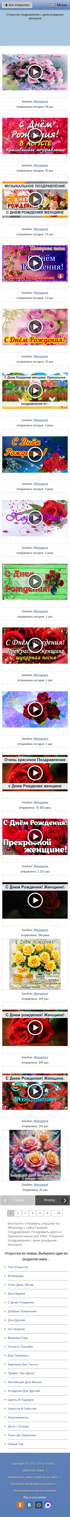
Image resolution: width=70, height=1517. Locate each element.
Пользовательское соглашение (35, 1490)
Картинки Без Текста (23, 1364)
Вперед (49, 1200)
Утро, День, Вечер (20, 1285)
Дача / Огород (18, 1426)
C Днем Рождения (21, 1302)
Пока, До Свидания (22, 1435)
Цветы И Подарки (21, 1400)
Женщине (41, 102)
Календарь (16, 1276)
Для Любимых (18, 1355)
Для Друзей (16, 1320)
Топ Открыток (18, 1267)
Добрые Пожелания (22, 1311)
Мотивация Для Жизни (24, 1382)
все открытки (17, 5)
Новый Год (15, 1444)
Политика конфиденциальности (33, 1484)
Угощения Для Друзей (24, 1391)
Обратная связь (33, 1470)
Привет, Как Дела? (21, 1373)
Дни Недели (16, 1293)
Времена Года (18, 1338)
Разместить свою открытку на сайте (33, 1477)
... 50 (57, 1213)
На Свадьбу (16, 1329)
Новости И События (22, 1408)
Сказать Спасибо (20, 1346)
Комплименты (18, 1417)
